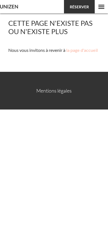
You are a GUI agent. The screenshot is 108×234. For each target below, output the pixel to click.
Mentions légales (54, 91)
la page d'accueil (82, 50)
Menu (101, 6)
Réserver (79, 6)
